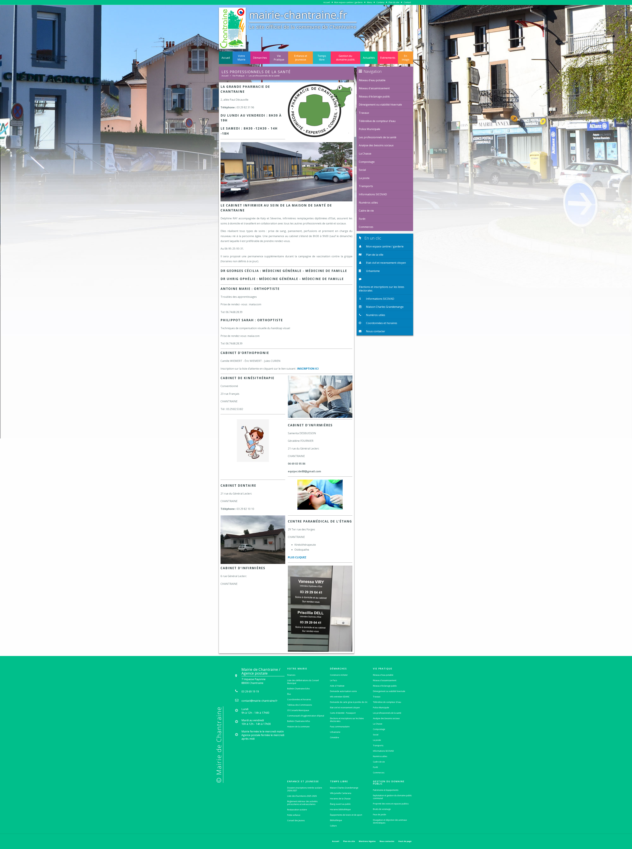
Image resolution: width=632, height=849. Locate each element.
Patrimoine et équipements (385, 790)
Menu (369, 2)
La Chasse (377, 723)
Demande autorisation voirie (343, 691)
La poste (377, 740)
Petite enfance (293, 815)
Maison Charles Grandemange (344, 787)
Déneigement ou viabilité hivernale (389, 691)
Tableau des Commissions (299, 704)
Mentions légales (367, 841)
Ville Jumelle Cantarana (340, 793)
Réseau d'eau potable (383, 675)
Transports (378, 745)
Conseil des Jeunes (296, 820)
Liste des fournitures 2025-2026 (302, 796)
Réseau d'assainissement (384, 680)
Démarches (260, 58)
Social (375, 734)
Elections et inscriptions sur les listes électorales (347, 720)
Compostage (379, 729)
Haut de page (404, 841)
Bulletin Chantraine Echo (298, 688)
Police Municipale (381, 707)
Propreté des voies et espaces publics (390, 803)
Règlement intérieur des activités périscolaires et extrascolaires (302, 803)
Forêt (375, 767)
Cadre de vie (379, 761)
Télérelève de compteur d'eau (387, 702)
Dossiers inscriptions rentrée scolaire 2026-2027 (304, 789)
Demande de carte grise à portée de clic (349, 702)
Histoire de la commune (298, 726)
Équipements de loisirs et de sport (346, 814)
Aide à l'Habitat (337, 685)
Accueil (326, 2)
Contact (407, 2)
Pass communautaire (340, 726)
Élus (289, 694)
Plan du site (394, 2)
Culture (333, 825)
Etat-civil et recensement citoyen (345, 707)
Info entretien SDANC (340, 696)
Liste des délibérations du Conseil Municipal (303, 682)
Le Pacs (333, 680)
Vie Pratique (279, 57)
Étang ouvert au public (340, 804)
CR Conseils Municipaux (298, 710)
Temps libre (321, 57)
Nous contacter (387, 841)
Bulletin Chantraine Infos (298, 721)
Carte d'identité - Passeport (343, 713)
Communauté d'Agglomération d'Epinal (305, 715)
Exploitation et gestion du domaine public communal (392, 797)
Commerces (378, 772)
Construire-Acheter (339, 675)
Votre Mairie (241, 57)
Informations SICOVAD (383, 751)
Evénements (387, 58)
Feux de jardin (379, 814)
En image (405, 57)
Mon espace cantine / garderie (348, 2)
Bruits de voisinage (382, 809)
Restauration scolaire (297, 809)
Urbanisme (335, 732)
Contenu (380, 2)
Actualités (369, 58)
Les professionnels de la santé (264, 75)
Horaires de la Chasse (340, 798)
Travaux (376, 696)
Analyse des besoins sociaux (386, 718)
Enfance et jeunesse (300, 57)
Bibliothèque (336, 820)
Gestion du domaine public (345, 57)
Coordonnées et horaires (299, 699)
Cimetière (334, 737)
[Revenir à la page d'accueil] (232, 28)
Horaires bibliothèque (340, 809)
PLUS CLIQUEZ (297, 557)
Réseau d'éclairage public (385, 685)
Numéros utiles (380, 756)
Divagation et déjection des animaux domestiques (390, 821)
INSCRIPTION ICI (308, 368)
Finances (291, 675)
